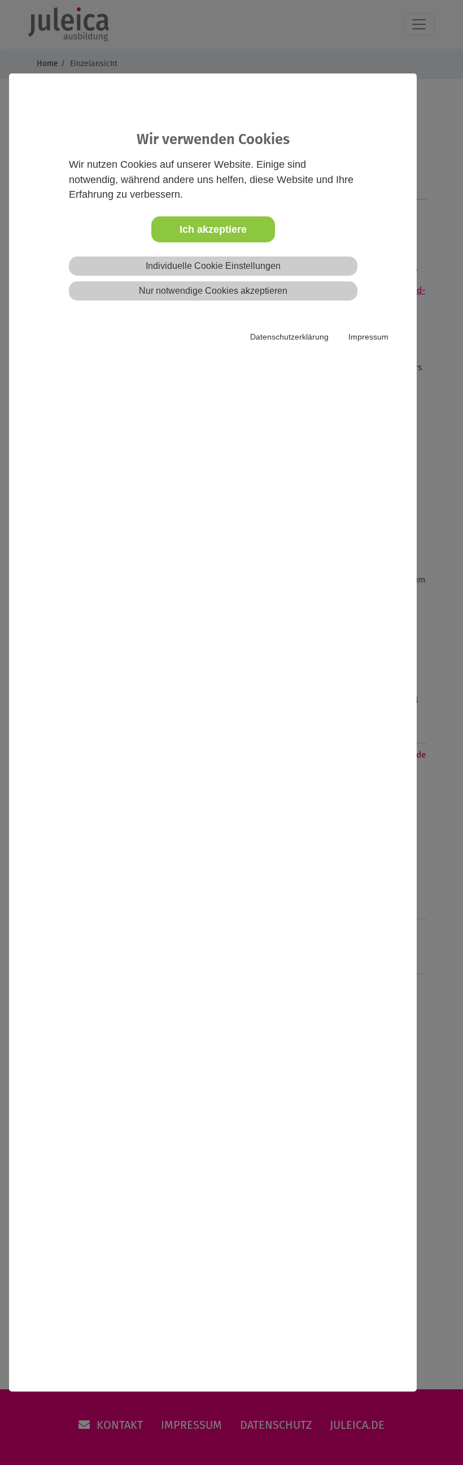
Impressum (368, 336)
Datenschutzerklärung (289, 336)
